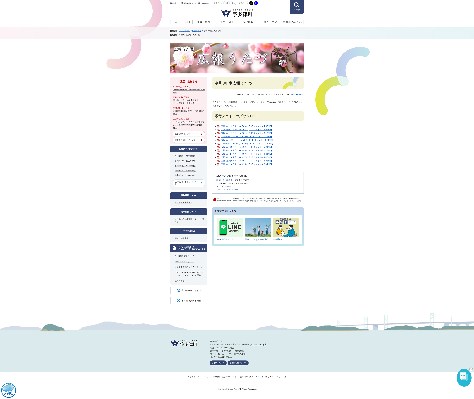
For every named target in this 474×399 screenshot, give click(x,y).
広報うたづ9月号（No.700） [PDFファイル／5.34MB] (246, 147)
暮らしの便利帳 (181, 238)
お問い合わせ (218, 363)
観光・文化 (270, 22)
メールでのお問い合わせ (227, 189)
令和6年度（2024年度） (185, 166)
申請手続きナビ (280, 239)
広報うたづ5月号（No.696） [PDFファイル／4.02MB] (246, 161)
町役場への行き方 (259, 344)
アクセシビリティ (266, 377)
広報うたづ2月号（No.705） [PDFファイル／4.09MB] (246, 130)
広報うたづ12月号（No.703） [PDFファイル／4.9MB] (246, 137)
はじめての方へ (189, 3)
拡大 (233, 3)
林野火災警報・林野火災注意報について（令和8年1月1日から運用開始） (188, 125)
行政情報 (248, 22)
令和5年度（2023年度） (185, 171)
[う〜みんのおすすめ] (8, 390)
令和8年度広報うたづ (184, 256)
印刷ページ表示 (297, 94)
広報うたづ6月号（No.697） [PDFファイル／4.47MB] (246, 157)
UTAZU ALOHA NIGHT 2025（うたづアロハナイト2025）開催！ (189, 273)
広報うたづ (196, 31)
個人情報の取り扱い (244, 377)
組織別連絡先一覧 (238, 363)
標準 (226, 3)
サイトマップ (195, 377)
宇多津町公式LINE (226, 239)
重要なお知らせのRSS (185, 140)
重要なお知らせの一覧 (185, 134)
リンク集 (282, 377)
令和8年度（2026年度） (185, 156)
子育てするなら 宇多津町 (256, 239)
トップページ (184, 31)
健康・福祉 (203, 22)
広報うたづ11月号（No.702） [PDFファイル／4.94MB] (247, 140)
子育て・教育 (226, 22)
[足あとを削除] (199, 34)
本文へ (175, 3)
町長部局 (220, 180)
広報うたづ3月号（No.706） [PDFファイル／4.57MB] (246, 126)
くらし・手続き (181, 22)
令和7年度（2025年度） (185, 161)
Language (205, 3)
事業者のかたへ (292, 22)
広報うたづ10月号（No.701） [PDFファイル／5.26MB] (247, 143)
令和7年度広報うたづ (184, 261)
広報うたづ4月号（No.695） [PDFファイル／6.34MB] (246, 164)
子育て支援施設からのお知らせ (188, 267)
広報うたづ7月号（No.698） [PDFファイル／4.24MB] (246, 154)
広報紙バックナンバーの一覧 (186, 183)
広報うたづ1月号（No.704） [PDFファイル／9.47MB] (246, 133)
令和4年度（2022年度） (185, 175)
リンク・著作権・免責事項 (218, 377)
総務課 (229, 180)
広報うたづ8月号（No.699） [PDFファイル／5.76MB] (246, 150)
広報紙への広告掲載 (183, 202)
